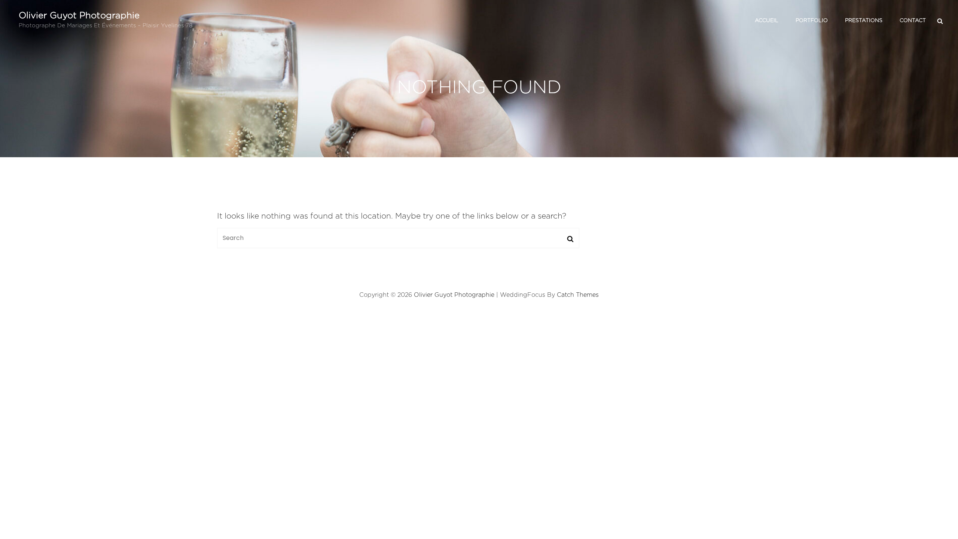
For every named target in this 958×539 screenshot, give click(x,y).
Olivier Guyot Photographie (79, 15)
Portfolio (812, 20)
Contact (913, 20)
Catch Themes (578, 295)
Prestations (863, 20)
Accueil (766, 20)
